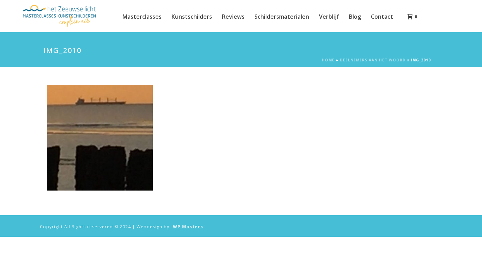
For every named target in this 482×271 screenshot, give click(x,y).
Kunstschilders (191, 16)
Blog (355, 16)
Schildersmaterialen (281, 16)
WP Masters (188, 227)
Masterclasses (142, 16)
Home (328, 60)
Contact (382, 16)
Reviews (233, 16)
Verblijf (329, 16)
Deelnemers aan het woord (373, 60)
